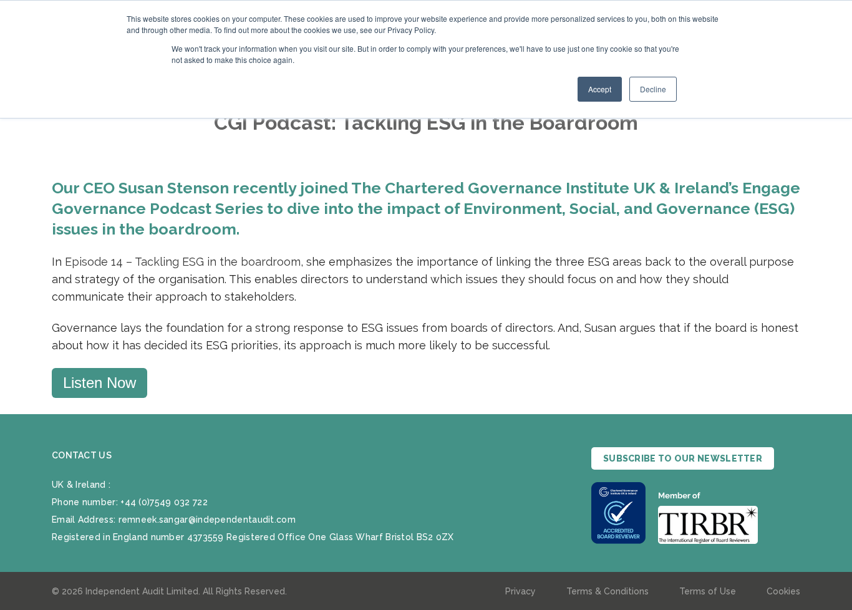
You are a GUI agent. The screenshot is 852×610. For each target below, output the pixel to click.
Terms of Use (707, 591)
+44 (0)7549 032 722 (164, 502)
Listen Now (99, 382)
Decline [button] (653, 89)
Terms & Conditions (607, 591)
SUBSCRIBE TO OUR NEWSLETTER (682, 458)
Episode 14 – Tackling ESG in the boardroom (183, 261)
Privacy (520, 591)
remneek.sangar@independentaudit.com (207, 520)
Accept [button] (599, 89)
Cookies (783, 591)
